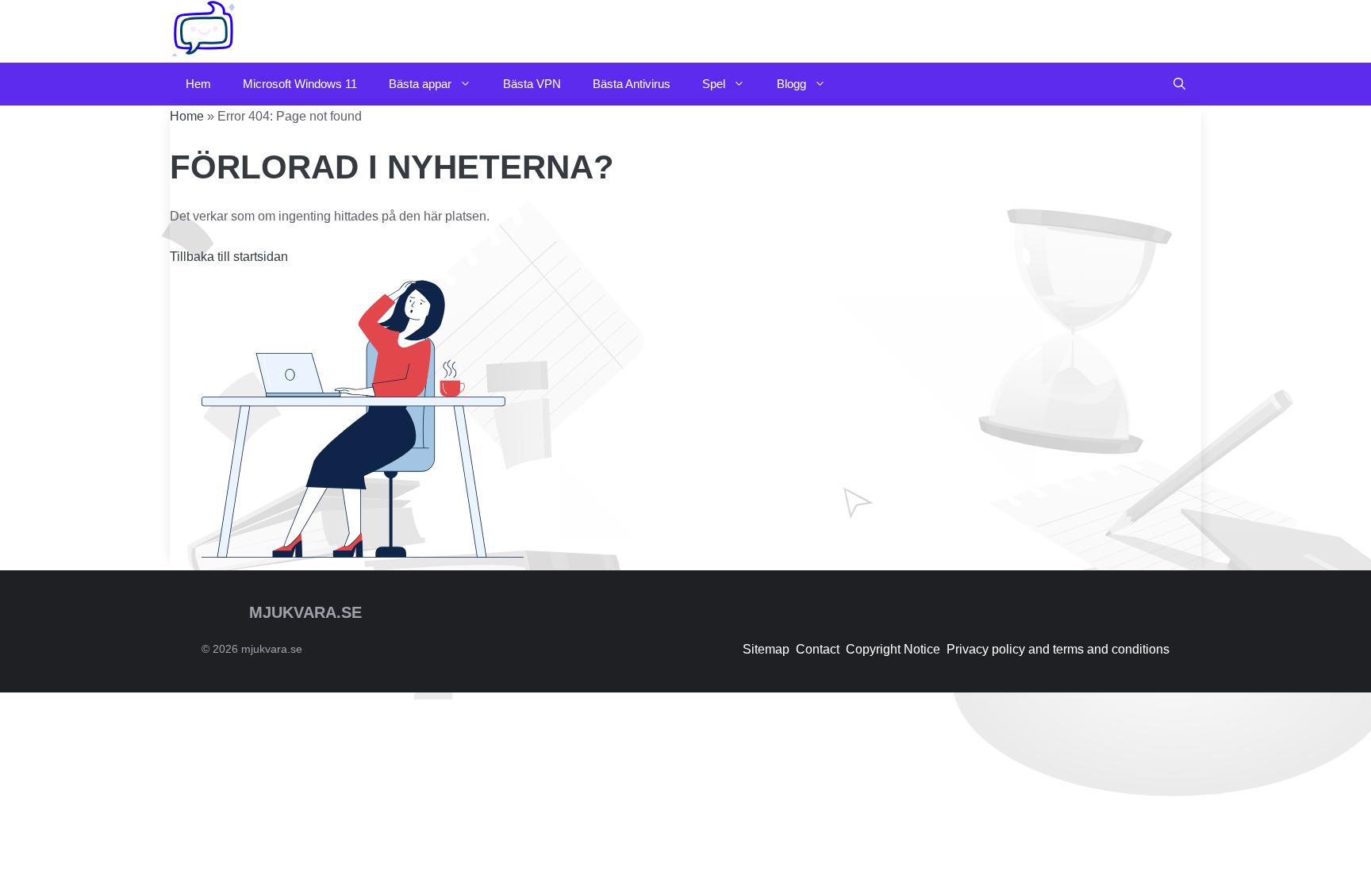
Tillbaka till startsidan (229, 256)
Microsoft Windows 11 (300, 83)
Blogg (791, 83)
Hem (198, 83)
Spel (713, 83)
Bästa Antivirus (631, 83)
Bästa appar (420, 83)
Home (187, 116)
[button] (1179, 84)
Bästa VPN (532, 83)
